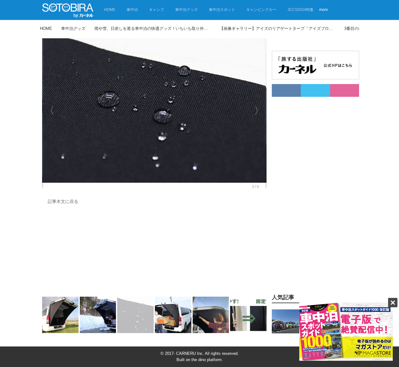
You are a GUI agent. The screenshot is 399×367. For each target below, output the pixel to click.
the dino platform (206, 359)
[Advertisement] (154, 252)
